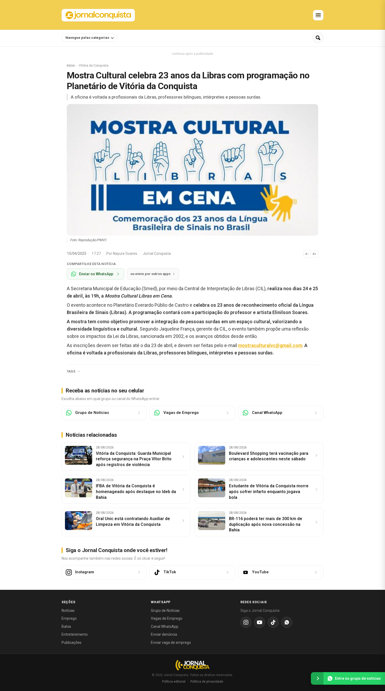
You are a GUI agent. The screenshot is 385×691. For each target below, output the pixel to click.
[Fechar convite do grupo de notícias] (317, 678)
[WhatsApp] (286, 622)
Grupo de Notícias (165, 610)
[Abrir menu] (318, 15)
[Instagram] (245, 622)
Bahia (66, 626)
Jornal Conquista (157, 253)
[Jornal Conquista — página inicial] (192, 665)
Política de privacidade (206, 681)
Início (71, 65)
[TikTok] (273, 622)
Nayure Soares (125, 253)
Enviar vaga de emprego (171, 642)
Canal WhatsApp (164, 626)
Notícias (68, 610)
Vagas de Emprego (166, 618)
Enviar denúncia (164, 634)
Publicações (71, 642)
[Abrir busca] (318, 38)
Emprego (69, 618)
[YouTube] (259, 622)
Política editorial (173, 681)
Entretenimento (75, 634)
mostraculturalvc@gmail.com (270, 345)
